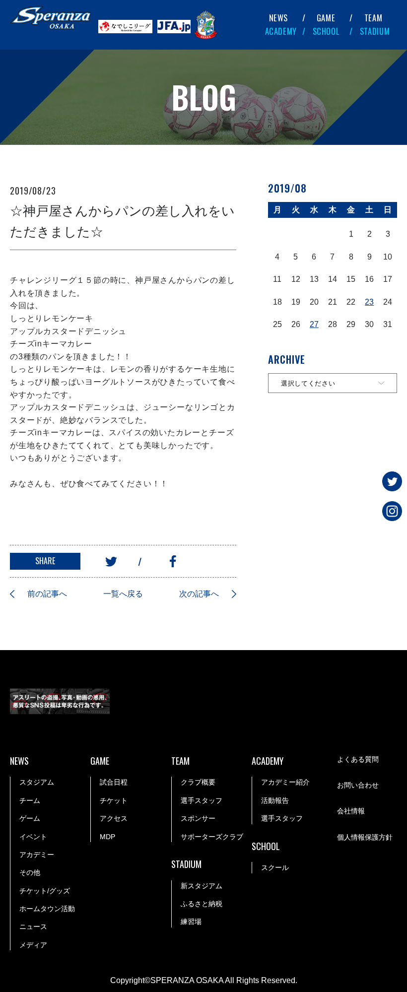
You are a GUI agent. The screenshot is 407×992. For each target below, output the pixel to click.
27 (314, 324)
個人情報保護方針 (365, 837)
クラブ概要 (198, 782)
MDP (107, 837)
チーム (29, 800)
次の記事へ (199, 594)
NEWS (278, 17)
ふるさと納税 (201, 904)
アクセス (114, 818)
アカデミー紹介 (285, 782)
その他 (29, 872)
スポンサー (198, 818)
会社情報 (351, 811)
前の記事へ (47, 594)
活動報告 (275, 800)
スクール (275, 867)
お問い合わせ (358, 785)
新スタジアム (201, 886)
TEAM (373, 17)
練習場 (191, 922)
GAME (326, 17)
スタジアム (36, 782)
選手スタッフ (201, 800)
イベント (33, 837)
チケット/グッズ (44, 891)
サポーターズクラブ (212, 837)
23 (369, 302)
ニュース (33, 926)
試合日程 (114, 782)
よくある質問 (358, 759)
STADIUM (375, 31)
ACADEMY (281, 31)
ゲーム (29, 818)
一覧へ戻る (123, 594)
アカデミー (36, 855)
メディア (33, 945)
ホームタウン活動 (47, 909)
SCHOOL (326, 31)
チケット (114, 800)
